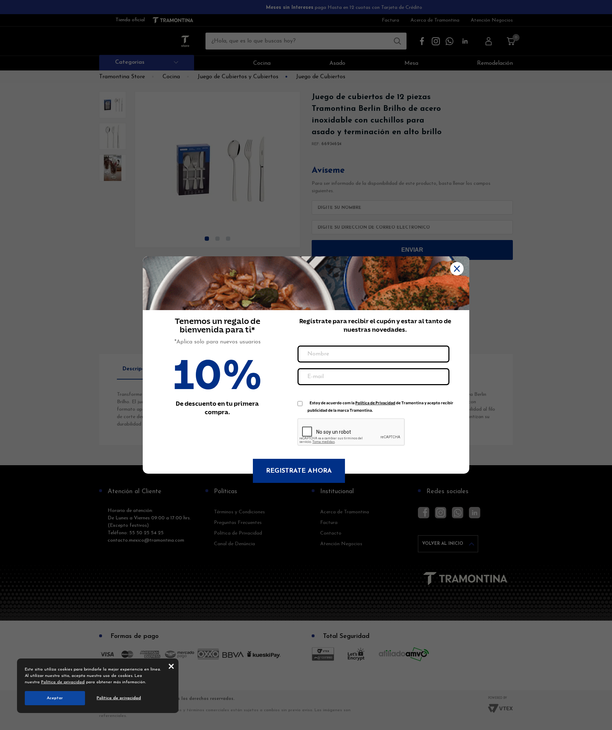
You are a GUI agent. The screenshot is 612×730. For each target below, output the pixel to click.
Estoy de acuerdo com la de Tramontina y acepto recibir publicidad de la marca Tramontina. (380, 404)
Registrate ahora (299, 471)
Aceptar (55, 698)
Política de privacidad (63, 682)
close (171, 666)
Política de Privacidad (375, 403)
